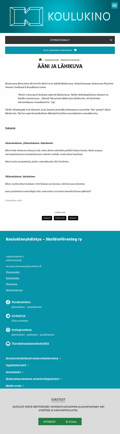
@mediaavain (34, 306)
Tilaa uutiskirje (19, 320)
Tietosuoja (11, 284)
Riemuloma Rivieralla (71, 60)
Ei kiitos (71, 421)
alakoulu (47, 218)
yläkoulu (73, 218)
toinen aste (60, 218)
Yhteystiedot (13, 272)
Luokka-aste (60, 212)
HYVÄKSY (49, 421)
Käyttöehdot (12, 278)
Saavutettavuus (14, 290)
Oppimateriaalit (52, 60)
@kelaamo (32, 334)
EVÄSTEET (58, 399)
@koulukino (18, 306)
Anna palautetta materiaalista (60, 50)
